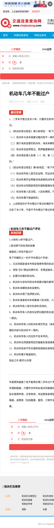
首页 (5, 35)
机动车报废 (27, 500)
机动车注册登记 (29, 496)
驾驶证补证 (48, 504)
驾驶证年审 (27, 504)
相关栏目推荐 (12, 486)
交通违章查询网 (19, 83)
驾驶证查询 (40, 35)
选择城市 (36, 11)
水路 (45, 509)
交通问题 (31, 83)
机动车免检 (48, 496)
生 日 (6, 68)
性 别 (6, 62)
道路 (24, 509)
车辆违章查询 (21, 35)
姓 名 (6, 56)
